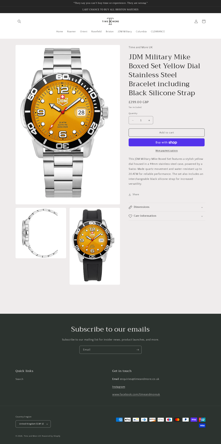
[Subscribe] (137, 350)
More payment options (167, 151)
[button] (19, 21)
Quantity (133, 113)
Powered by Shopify (51, 436)
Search (19, 379)
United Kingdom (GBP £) (31, 424)
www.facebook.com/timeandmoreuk (136, 394)
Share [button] (136, 194)
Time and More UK (32, 436)
